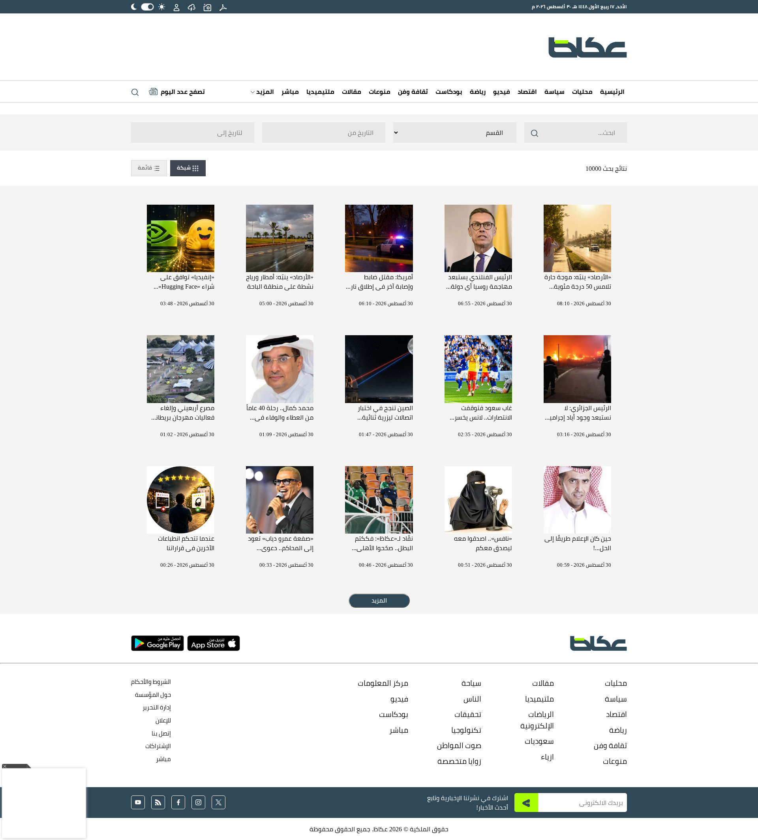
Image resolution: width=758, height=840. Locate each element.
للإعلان (163, 720)
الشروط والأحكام (151, 681)
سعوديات (539, 741)
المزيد (264, 91)
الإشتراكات (158, 746)
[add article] (207, 6)
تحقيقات (467, 714)
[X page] (218, 802)
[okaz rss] (158, 802)
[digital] (223, 6)
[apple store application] (213, 643)
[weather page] (191, 6)
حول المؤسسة (153, 694)
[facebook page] (178, 802)
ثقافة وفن (413, 91)
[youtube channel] (138, 802)
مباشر (290, 91)
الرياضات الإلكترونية (537, 720)
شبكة (184, 167)
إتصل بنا (161, 733)
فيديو (501, 91)
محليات (582, 91)
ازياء (547, 757)
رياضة (478, 91)
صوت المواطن (459, 745)
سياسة (554, 91)
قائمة (145, 167)
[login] (176, 6)
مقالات (351, 91)
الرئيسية (612, 91)
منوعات (379, 91)
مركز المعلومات (383, 683)
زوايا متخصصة (459, 761)
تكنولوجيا (466, 730)
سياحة (471, 683)
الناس (472, 699)
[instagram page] (198, 802)
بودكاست (448, 91)
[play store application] (157, 643)
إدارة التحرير (156, 707)
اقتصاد (527, 91)
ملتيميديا (320, 91)
